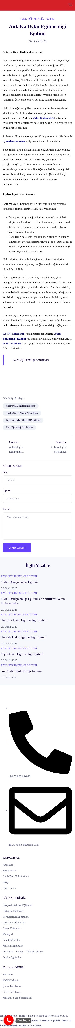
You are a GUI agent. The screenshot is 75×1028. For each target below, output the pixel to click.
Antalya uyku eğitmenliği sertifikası (22, 413)
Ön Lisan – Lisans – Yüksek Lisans (23, 951)
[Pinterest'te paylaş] (54, 398)
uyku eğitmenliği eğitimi (37, 19)
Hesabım (8, 974)
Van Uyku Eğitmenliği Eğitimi (21, 671)
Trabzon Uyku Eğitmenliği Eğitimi (24, 620)
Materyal (8, 934)
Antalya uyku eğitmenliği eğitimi (20, 406)
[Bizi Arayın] (9, 1020)
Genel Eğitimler (12, 928)
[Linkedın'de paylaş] (45, 398)
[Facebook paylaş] (29, 398)
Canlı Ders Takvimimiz (16, 876)
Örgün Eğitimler (12, 957)
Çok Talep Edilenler (14, 922)
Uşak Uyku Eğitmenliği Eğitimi (22, 654)
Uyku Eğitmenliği (43, 117)
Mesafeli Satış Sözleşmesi (17, 997)
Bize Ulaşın (9, 888)
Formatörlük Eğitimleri (16, 916)
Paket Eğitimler (11, 939)
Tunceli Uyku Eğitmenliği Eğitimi (23, 637)
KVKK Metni (10, 980)
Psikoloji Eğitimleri (13, 911)
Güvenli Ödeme (12, 991)
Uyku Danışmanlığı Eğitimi (19, 582)
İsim (5, 472)
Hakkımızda (10, 870)
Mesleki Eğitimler (13, 945)
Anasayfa (8, 864)
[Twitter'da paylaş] (37, 398)
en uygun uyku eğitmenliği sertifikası (23, 420)
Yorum (6, 508)
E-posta (7, 490)
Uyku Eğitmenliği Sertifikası (31, 360)
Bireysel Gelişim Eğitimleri (18, 905)
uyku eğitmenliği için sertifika (19, 427)
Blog (5, 882)
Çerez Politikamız (13, 986)
